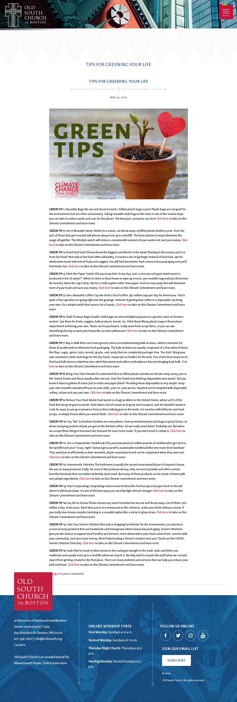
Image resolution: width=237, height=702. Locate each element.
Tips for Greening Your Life (118, 81)
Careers (19, 645)
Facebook (165, 635)
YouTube (203, 635)
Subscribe (176, 660)
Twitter (178, 635)
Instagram (190, 635)
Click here (162, 218)
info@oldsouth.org (48, 639)
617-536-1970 (23, 639)
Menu (226, 11)
